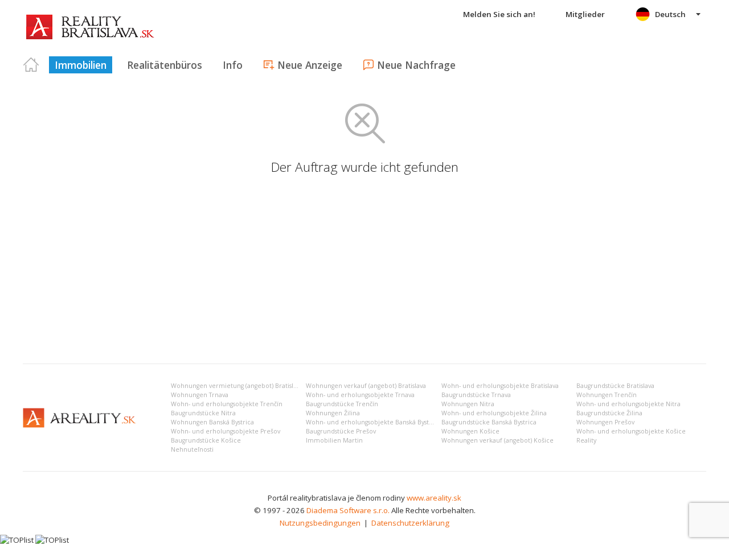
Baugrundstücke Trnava (476, 395)
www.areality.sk (434, 498)
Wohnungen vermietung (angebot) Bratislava (237, 386)
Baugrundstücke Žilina (609, 413)
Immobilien (81, 65)
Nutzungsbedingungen (320, 523)
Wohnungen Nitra (467, 404)
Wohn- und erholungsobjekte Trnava (360, 395)
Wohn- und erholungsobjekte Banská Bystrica (373, 422)
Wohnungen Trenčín (606, 395)
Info (233, 65)
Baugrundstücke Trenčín (342, 404)
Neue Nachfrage (416, 65)
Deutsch (670, 14)
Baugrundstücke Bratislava (615, 386)
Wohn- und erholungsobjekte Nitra (628, 404)
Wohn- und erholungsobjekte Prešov (225, 431)
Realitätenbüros (164, 65)
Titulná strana (31, 64)
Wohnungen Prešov (605, 422)
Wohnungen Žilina (333, 413)
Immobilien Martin (334, 440)
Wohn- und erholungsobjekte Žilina (494, 413)
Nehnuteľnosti (192, 449)
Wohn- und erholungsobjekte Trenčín (226, 404)
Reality (586, 440)
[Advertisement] (364, 269)
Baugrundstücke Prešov (341, 431)
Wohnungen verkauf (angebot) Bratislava (366, 386)
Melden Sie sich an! (499, 14)
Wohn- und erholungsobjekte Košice (631, 431)
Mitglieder (585, 14)
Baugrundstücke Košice (206, 440)
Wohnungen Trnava (199, 395)
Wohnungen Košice (470, 431)
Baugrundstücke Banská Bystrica (488, 422)
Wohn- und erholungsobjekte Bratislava (500, 386)
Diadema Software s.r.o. (348, 510)
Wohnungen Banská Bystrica (212, 422)
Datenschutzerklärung (410, 523)
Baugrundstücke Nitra (203, 413)
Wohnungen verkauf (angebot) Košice (497, 440)
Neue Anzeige (309, 65)
